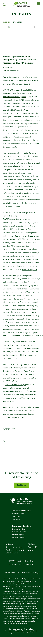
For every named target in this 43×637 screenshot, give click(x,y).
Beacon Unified (18, 537)
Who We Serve (18, 513)
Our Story (16, 516)
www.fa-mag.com (29, 269)
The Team (16, 519)
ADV (23, 633)
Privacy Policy (31, 631)
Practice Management (15, 550)
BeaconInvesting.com (15, 335)
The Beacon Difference (21, 510)
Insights (6, 22)
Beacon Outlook (19, 529)
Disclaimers (32, 544)
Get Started (21, 485)
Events (30, 550)
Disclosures (9, 631)
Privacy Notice (19, 631)
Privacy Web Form (13, 633)
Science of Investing (14, 547)
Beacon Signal (18, 534)
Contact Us (32, 547)
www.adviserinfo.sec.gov (15, 384)
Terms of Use (31, 633)
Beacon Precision (19, 531)
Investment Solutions (21, 526)
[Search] (7, 4)
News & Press (17, 22)
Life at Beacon (12, 552)
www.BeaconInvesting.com (14, 96)
